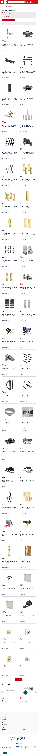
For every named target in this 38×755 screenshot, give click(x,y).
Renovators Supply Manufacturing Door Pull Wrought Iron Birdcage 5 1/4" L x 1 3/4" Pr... (9, 153)
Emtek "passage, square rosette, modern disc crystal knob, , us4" (9, 643)
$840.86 (21, 448)
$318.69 (3, 585)
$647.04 (21, 477)
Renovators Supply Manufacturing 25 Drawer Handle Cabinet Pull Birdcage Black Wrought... (9, 508)
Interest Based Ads (20, 737)
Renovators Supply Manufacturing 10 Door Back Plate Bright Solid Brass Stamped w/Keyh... (27, 508)
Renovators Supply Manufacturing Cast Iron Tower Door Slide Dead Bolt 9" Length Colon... (27, 396)
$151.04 (3, 40)
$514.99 (3, 504)
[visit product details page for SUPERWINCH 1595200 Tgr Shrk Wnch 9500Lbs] (28, 331)
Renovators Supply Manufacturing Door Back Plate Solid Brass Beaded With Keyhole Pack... (9, 288)
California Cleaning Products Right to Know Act (18, 739)
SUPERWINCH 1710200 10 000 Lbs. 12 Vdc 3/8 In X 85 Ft (27, 99)
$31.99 (3, 230)
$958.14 (3, 448)
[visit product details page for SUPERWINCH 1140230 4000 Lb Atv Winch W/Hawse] (28, 524)
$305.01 (3, 638)
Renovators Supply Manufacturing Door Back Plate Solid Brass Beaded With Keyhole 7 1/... (9, 207)
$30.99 (21, 283)
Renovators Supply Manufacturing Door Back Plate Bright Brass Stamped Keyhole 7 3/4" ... (27, 234)
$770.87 (3, 477)
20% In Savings (10, 41)
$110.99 (21, 122)
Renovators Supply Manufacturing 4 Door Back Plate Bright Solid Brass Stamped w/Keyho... (27, 180)
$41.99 (3, 176)
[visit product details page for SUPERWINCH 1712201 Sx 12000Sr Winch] (10, 441)
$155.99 (21, 365)
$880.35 (21, 41)
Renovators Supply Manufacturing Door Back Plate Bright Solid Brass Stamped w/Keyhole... (27, 207)
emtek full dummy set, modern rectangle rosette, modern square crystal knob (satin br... (9, 670)
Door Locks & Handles (8, 6)
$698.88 (21, 95)
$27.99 (3, 95)
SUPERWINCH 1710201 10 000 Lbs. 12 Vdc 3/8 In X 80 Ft (27, 45)
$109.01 (3, 391)
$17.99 (3, 68)
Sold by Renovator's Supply (5, 77)
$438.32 (3, 531)
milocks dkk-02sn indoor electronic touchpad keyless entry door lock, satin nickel (27, 261)
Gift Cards (24, 717)
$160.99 (3, 311)
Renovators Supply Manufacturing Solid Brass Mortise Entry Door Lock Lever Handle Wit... (27, 562)
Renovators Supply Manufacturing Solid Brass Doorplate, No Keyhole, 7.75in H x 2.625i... (9, 234)
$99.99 (21, 230)
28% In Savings (9, 420)
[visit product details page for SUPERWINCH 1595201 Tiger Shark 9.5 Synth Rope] (28, 441)
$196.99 (21, 176)
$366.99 (3, 558)
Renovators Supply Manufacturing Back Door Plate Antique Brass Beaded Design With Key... (9, 99)
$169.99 (2, 697)
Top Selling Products (6, 684)
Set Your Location (6, 16)
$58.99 (3, 284)
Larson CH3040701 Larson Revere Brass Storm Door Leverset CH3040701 (9, 126)
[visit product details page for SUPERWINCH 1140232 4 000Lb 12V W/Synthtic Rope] (28, 470)
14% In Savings (10, 640)
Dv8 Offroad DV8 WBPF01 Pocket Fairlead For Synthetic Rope (8, 589)
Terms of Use (18, 738)
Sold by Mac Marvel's (5, 50)
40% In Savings (27, 68)
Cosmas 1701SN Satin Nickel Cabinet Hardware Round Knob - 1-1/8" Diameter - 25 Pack (9, 423)
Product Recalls (23, 738)
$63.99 (3, 149)
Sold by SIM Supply (4, 131)
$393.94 (21, 531)
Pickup (6, 16)
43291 (10, 13)
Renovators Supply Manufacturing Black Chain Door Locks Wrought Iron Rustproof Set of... (9, 261)
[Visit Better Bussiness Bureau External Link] (5, 752)
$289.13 (21, 638)
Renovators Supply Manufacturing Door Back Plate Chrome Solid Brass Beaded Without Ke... (27, 126)
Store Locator (25, 729)
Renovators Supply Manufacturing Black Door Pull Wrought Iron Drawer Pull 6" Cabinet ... (27, 423)
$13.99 (2, 698)
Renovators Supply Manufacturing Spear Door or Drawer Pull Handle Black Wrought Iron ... (9, 180)
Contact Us (4, 717)
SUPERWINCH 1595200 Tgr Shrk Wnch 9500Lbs (27, 342)
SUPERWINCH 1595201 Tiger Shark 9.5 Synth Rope (27, 452)
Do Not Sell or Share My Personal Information (19, 740)
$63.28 (21, 148)
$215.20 (21, 67)
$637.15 (21, 338)
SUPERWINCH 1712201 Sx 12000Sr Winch (8, 452)
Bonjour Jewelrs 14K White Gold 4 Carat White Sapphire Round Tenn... (9, 701)
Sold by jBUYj (21, 50)
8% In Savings (9, 122)
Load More (19, 679)
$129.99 (3, 121)
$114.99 (3, 203)
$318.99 (21, 558)
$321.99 (21, 584)
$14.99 (21, 698)
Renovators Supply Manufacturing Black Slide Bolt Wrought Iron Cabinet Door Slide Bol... (27, 369)
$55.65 (3, 364)
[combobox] (17, 2)
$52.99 (21, 203)
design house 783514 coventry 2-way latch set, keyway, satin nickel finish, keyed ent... (10, 45)
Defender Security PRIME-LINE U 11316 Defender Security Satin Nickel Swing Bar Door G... (27, 288)
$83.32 (21, 256)
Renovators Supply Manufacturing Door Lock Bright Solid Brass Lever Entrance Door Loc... (9, 562)
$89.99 (3, 257)
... (4, 6)
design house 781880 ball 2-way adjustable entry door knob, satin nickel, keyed (9, 369)
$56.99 (21, 311)
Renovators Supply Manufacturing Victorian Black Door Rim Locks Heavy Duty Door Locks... (9, 342)
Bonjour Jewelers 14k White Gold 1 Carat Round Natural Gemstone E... (27, 701)
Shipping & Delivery (5, 722)
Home (2, 6)
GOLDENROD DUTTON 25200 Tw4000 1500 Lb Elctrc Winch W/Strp (9, 535)
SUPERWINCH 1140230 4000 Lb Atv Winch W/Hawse (27, 535)
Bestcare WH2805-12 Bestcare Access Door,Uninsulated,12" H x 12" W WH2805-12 (9, 616)
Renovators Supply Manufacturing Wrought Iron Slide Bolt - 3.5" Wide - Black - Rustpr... (9, 72)
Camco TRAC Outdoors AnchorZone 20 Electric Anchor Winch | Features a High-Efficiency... (27, 616)
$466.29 (21, 611)
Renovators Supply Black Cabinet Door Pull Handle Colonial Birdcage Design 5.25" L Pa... (9, 315)
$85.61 (3, 418)
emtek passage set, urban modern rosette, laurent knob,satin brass (27, 670)
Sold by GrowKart (4, 430)
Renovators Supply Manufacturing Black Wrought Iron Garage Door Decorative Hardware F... (27, 72)
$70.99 (21, 392)
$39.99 (3, 338)
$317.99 (3, 611)
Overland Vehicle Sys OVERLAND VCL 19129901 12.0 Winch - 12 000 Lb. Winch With (9, 481)
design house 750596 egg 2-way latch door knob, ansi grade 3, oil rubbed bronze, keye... (27, 153)
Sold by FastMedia (22, 77)
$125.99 (21, 697)
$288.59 (3, 665)
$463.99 (21, 504)
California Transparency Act (12, 737)
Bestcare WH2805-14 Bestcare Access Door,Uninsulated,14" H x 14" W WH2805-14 (27, 589)
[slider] (22, 429)
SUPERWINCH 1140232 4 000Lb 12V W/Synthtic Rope (27, 481)
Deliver (7, 13)
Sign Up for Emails (5, 724)
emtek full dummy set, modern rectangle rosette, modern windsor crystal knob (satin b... (27, 643)
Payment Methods (27, 737)
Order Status (4, 719)
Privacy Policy (13, 738)
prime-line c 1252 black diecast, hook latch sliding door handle (9, 396)
